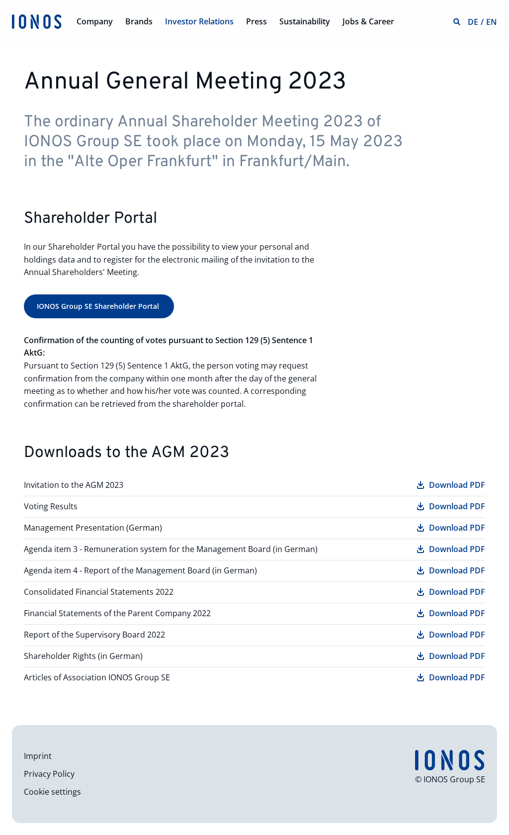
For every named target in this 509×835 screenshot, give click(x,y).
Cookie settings (52, 791)
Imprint (38, 755)
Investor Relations (199, 21)
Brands (139, 21)
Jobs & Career (368, 21)
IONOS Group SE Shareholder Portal (99, 306)
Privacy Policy (49, 773)
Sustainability (304, 21)
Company (95, 21)
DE (473, 21)
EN (491, 21)
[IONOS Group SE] (37, 20)
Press (256, 21)
